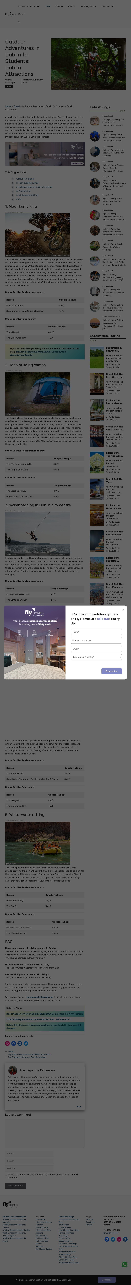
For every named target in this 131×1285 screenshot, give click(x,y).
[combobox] (74, 640)
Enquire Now (112, 671)
